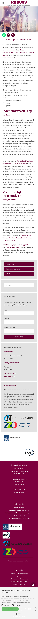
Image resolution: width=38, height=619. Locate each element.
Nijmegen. (12, 240)
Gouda (24, 235)
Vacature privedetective (19, 581)
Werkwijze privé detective (19, 579)
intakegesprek (7, 58)
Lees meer (27, 602)
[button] (33, 585)
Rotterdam (28, 238)
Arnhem (5, 240)
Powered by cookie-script (19, 617)
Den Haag (12, 238)
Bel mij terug (19, 336)
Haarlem (5, 238)
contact (17, 247)
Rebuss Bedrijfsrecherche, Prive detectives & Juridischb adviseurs (18, 52)
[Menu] (3, 3)
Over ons (19, 576)
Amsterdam (20, 238)
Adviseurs (19, 587)
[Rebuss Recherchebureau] (19, 3)
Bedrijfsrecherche (19, 584)
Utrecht (29, 235)
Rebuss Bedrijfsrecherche (19, 574)
